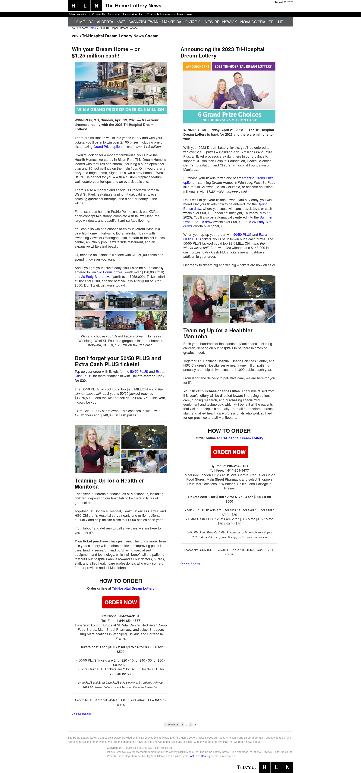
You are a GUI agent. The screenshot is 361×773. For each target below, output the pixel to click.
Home (79, 21)
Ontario (193, 21)
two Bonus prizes (110, 271)
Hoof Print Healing (199, 756)
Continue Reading (81, 713)
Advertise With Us (79, 14)
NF (280, 21)
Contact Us (98, 14)
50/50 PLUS (139, 371)
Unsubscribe (129, 14)
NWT (121, 21)
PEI (272, 21)
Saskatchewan (143, 21)
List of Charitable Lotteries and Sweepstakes (165, 14)
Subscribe (114, 14)
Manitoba (171, 21)
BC (90, 21)
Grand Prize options (108, 146)
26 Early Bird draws (96, 276)
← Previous (171, 724)
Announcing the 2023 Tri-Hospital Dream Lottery (222, 52)
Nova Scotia (252, 21)
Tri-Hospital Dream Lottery (133, 588)
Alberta (105, 21)
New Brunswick (221, 21)
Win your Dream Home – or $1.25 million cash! (106, 52)
